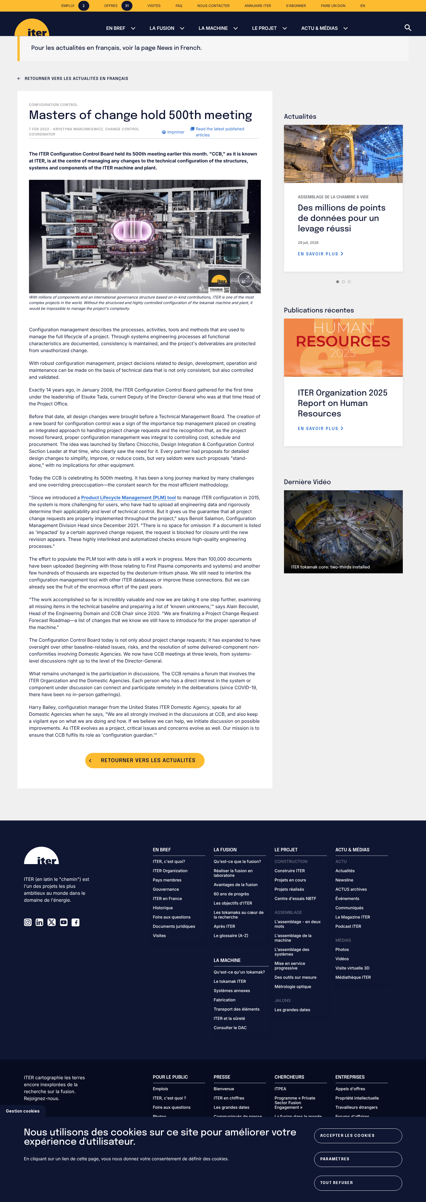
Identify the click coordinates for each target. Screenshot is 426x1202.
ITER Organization (170, 871)
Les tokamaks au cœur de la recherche (239, 915)
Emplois (160, 1089)
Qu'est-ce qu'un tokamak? (239, 972)
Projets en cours (290, 880)
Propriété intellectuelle (357, 1098)
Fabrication (225, 1000)
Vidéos (342, 959)
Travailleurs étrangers (357, 1107)
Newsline (344, 880)
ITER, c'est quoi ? (169, 1098)
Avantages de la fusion (236, 885)
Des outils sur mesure (296, 977)
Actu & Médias (319, 28)
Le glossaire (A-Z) (231, 936)
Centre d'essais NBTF (295, 899)
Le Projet (264, 28)
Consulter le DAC (230, 1028)
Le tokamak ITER (230, 981)
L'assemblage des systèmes (292, 952)
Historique (163, 908)
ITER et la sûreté (229, 1018)
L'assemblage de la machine (293, 938)
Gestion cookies (23, 1110)
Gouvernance (166, 889)
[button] (415, 24)
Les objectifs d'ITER (233, 903)
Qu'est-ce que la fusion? (237, 861)
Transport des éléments (237, 1009)
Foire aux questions (172, 917)
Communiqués (350, 908)
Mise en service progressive (290, 966)
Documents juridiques (174, 926)
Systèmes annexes (232, 991)
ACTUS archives (351, 889)
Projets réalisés (289, 889)
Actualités (345, 871)
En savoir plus (319, 254)
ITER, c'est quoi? (169, 861)
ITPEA (280, 1089)
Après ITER (224, 926)
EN (363, 5)
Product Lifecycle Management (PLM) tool (128, 497)
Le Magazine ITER (353, 917)
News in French (179, 48)
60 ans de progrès (231, 894)
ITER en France (167, 899)
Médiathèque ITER (353, 977)
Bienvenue (224, 1089)
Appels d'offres (350, 1089)
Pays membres (167, 880)
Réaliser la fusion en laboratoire (233, 873)
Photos (342, 949)
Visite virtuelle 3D (353, 968)
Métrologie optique (293, 987)
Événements (347, 899)
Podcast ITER (348, 926)
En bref (115, 28)
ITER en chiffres (229, 1098)
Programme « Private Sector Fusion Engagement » (295, 1103)
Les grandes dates (292, 1010)
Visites (159, 936)
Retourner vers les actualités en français (75, 79)
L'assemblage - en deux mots (298, 924)
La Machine (213, 28)
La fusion (162, 28)
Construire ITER (290, 871)
